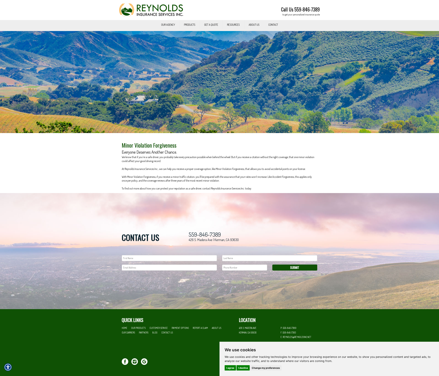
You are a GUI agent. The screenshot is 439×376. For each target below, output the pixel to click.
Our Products (138, 327)
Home (124, 327)
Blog (154, 332)
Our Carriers (128, 332)
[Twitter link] (126, 361)
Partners (143, 332)
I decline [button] (243, 367)
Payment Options (180, 327)
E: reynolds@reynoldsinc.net (296, 337)
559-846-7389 (205, 234)
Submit (294, 267)
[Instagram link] (135, 361)
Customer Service (159, 327)
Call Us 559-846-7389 (300, 9)
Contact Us (167, 332)
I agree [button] (230, 367)
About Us (216, 327)
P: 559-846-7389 (288, 327)
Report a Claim (200, 327)
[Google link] (145, 361)
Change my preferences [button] (266, 367)
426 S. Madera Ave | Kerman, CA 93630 (214, 239)
